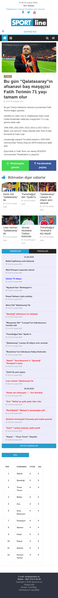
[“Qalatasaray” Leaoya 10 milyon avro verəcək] (47, 184)
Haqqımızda (29, 584)
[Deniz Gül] (10, 184)
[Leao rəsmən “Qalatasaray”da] (10, 217)
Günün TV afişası (14, 279)
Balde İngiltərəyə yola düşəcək (20, 261)
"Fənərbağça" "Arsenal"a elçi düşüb (47, 230)
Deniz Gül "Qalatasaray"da (10, 197)
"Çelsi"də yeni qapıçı (15, 372)
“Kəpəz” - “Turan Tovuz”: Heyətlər (21, 437)
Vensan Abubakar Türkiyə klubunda (26, 232)
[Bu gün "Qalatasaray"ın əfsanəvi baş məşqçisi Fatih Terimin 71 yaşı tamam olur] (29, 44)
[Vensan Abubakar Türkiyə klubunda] (29, 217)
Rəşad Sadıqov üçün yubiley (19, 296)
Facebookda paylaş (43, 165)
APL (15, 455)
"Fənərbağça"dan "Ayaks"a (17, 8)
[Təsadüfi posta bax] (53, 38)
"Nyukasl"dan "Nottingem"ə (19, 287)
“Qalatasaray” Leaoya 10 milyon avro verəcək (47, 198)
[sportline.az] (29, 18)
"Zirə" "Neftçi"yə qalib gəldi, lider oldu (23, 401)
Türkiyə (8, 76)
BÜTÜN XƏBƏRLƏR (29, 446)
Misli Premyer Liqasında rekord (20, 270)
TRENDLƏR (42, 251)
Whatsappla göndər (17, 165)
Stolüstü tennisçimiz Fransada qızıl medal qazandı (29, 419)
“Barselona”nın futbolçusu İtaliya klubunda (26, 352)
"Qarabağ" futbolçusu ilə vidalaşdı (22, 314)
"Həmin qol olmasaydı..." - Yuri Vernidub (24, 393)
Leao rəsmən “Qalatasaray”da (10, 230)
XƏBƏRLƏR (15, 251)
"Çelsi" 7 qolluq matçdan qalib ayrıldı (23, 428)
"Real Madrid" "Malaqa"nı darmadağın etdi (25, 410)
